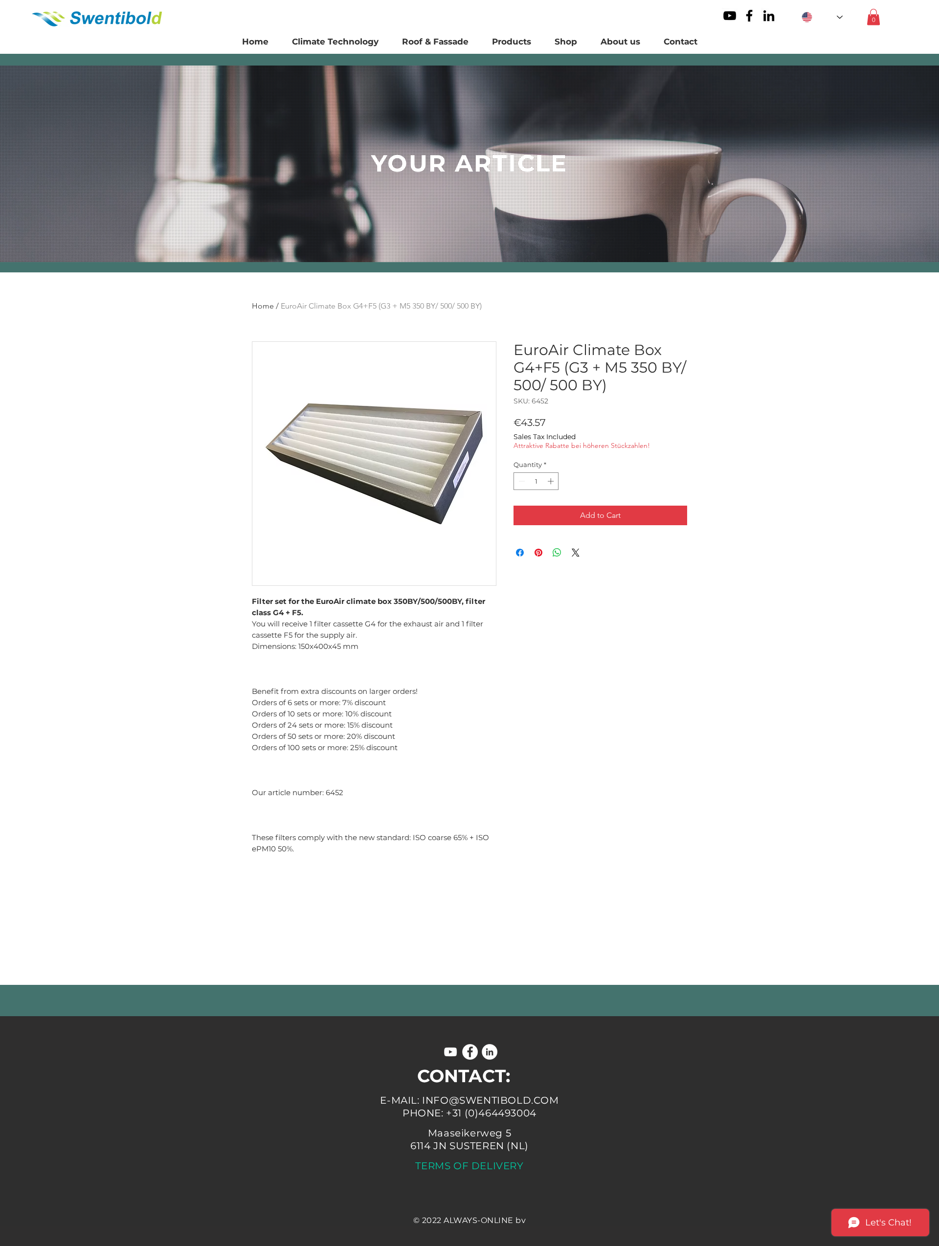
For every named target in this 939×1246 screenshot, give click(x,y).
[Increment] (552, 481)
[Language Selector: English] (822, 17)
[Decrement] (521, 481)
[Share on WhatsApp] (557, 552)
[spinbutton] (536, 481)
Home (263, 306)
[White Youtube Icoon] (450, 1052)
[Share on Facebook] (520, 552)
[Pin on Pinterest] (538, 552)
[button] (873, 17)
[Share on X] (575, 552)
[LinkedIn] (769, 15)
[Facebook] (749, 15)
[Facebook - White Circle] (470, 1052)
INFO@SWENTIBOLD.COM (490, 1100)
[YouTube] (730, 15)
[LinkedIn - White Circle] (489, 1052)
